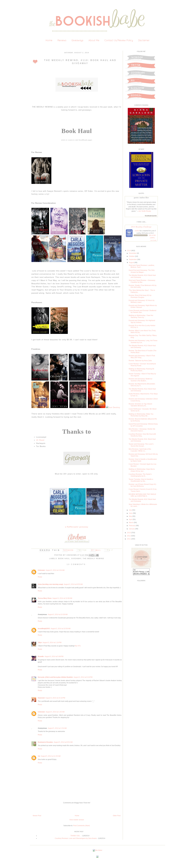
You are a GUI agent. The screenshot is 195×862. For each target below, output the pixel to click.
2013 (129, 533)
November (132, 253)
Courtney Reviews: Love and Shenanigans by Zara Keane (76, 838)
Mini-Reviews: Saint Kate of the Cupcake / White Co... (140, 450)
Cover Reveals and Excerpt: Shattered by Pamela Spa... (142, 311)
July (130, 510)
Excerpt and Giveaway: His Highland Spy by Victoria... (142, 321)
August (131, 262)
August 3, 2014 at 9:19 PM (83, 677)
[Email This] (90, 555)
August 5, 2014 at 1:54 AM (57, 728)
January (132, 529)
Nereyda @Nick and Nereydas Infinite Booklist (55, 677)
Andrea (137, 230)
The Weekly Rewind (93, 558)
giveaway (76, 558)
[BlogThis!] (92, 555)
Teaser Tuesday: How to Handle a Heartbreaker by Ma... (141, 480)
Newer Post (37, 816)
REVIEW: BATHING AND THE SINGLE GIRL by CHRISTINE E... (142, 495)
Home (49, 40)
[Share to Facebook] (97, 555)
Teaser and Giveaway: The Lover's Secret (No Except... (141, 445)
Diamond (41, 698)
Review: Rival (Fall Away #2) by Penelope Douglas (140, 296)
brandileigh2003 (44, 628)
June (131, 513)
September (133, 259)
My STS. (78, 646)
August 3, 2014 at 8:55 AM (73, 584)
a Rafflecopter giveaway (76, 527)
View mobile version (76, 820)
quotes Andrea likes (141, 197)
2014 (129, 251)
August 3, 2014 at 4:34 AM (55, 570)
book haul (64, 558)
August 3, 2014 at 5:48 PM (54, 656)
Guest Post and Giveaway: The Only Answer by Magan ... (142, 271)
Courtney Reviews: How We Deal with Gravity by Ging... (142, 435)
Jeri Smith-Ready (144, 211)
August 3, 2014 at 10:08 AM (62, 598)
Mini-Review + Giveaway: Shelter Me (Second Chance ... (142, 430)
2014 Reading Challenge (141, 226)
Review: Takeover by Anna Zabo (140, 361)
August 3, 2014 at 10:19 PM (55, 698)
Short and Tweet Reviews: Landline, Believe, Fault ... (142, 266)
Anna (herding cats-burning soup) (50, 584)
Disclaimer (144, 40)
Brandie (41, 656)
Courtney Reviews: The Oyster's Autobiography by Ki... (140, 475)
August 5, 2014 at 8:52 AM (63, 742)
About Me (93, 40)
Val (39, 756)
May (130, 516)
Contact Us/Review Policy (118, 40)
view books (153, 240)
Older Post (116, 816)
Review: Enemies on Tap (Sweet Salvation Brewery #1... (140, 405)
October (132, 256)
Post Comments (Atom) (81, 826)
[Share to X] (95, 555)
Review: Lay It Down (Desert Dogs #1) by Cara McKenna (142, 485)
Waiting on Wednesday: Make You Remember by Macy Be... (141, 415)
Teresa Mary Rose (45, 598)
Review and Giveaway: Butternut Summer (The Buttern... (140, 380)
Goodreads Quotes (151, 215)
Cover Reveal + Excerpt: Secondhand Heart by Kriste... (142, 365)
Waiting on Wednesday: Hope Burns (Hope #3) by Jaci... (142, 470)
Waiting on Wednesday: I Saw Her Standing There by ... (141, 316)
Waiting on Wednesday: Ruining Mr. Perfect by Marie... (141, 370)
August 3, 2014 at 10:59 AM (60, 628)
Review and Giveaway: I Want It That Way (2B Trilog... (142, 356)
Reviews (61, 40)
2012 (129, 536)
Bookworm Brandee (45, 742)
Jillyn (40, 642)
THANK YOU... (75, 836)
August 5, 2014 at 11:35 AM (50, 756)
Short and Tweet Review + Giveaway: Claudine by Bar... (142, 281)
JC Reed (40, 440)
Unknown (71, 555)
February (132, 526)
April (130, 519)
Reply (40, 577)
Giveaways (77, 40)
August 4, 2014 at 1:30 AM (55, 712)
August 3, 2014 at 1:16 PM (52, 642)
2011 (129, 539)
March (131, 522)
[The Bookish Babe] (141, 567)
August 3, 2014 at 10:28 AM (58, 614)
